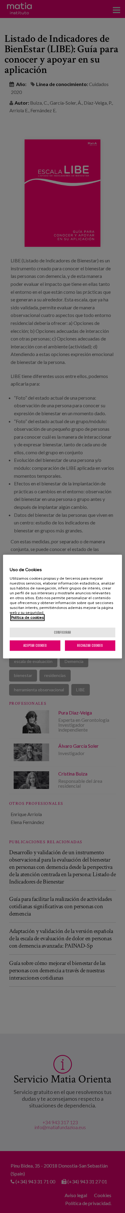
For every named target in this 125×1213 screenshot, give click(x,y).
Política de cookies (27, 617)
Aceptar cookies (35, 645)
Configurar (62, 632)
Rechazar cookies (90, 645)
